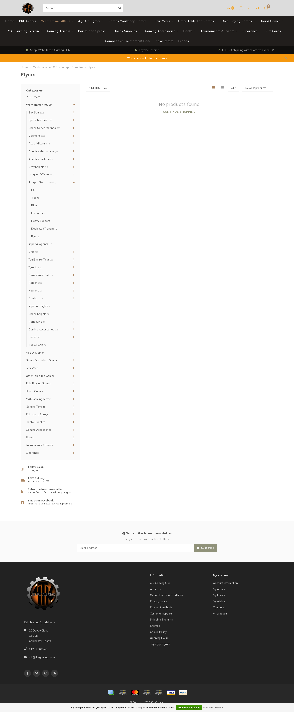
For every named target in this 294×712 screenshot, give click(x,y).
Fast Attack (38, 213)
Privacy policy (158, 601)
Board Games (270, 21)
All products (220, 613)
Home (9, 21)
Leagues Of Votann (42, 174)
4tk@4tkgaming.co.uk (42, 657)
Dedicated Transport (44, 228)
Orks (34, 251)
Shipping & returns (161, 619)
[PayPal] (147, 693)
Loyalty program (160, 644)
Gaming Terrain (58, 31)
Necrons (36, 290)
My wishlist (219, 601)
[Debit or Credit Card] (123, 693)
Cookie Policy (158, 631)
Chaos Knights (39, 313)
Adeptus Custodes (41, 159)
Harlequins (37, 321)
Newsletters (164, 41)
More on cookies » (213, 707)
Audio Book (37, 344)
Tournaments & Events (217, 31)
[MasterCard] (135, 693)
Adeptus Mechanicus (44, 151)
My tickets (219, 595)
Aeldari (35, 282)
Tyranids (36, 267)
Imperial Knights (40, 306)
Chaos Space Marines (44, 127)
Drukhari (36, 298)
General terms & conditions (166, 595)
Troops (35, 197)
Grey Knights (39, 166)
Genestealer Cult (41, 275)
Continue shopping (179, 111)
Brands (183, 41)
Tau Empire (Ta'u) (41, 259)
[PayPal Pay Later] (159, 693)
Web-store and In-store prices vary (147, 58)
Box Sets (36, 112)
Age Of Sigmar (89, 21)
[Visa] (171, 693)
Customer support (161, 613)
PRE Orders (27, 21)
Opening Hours (159, 637)
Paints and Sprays (92, 31)
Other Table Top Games (196, 21)
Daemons (37, 135)
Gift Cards (273, 31)
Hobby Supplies (125, 31)
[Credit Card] (111, 693)
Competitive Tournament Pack (128, 41)
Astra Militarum (40, 143)
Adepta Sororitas (42, 182)
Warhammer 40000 (55, 21)
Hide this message (189, 707)
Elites (34, 205)
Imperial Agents (40, 244)
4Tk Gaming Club (160, 583)
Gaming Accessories (160, 31)
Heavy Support (40, 220)
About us (155, 589)
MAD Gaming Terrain (23, 31)
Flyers (35, 236)
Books (188, 31)
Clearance (250, 31)
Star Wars (162, 21)
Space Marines (41, 120)
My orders (219, 589)
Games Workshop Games (128, 21)
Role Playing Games (237, 21)
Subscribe (207, 547)
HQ (33, 190)
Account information (225, 583)
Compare (218, 607)
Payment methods (161, 607)
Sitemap (155, 625)
